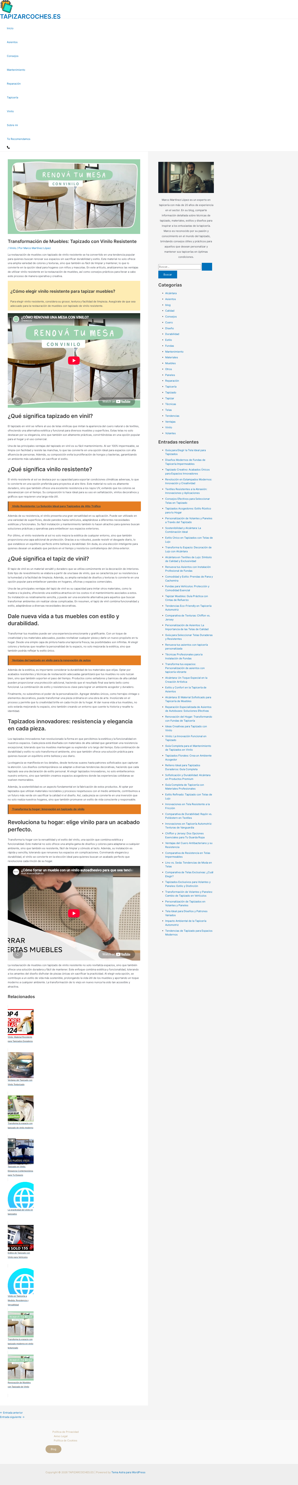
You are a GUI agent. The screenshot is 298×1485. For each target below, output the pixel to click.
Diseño (169, 328)
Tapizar (169, 398)
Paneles (170, 375)
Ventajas (170, 421)
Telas (168, 410)
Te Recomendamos (18, 139)
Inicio (10, 28)
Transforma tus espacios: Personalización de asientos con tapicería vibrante (185, 668)
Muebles (170, 363)
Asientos (12, 42)
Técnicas (170, 404)
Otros (168, 369)
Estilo (168, 340)
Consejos (12, 56)
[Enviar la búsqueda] (207, 267)
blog (168, 305)
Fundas (169, 345)
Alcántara (171, 293)
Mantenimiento (16, 69)
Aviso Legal (61, 1436)
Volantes (170, 433)
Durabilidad (172, 334)
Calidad (169, 310)
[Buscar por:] (185, 266)
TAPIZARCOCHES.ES (30, 16)
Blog (53, 1449)
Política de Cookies (65, 1440)
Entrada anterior (11, 1412)
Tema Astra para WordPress (128, 1472)
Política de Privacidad (65, 1431)
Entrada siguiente (12, 1417)
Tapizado (170, 392)
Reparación (14, 83)
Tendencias (172, 415)
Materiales (171, 357)
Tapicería (12, 97)
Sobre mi (12, 125)
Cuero (169, 322)
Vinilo (10, 111)
